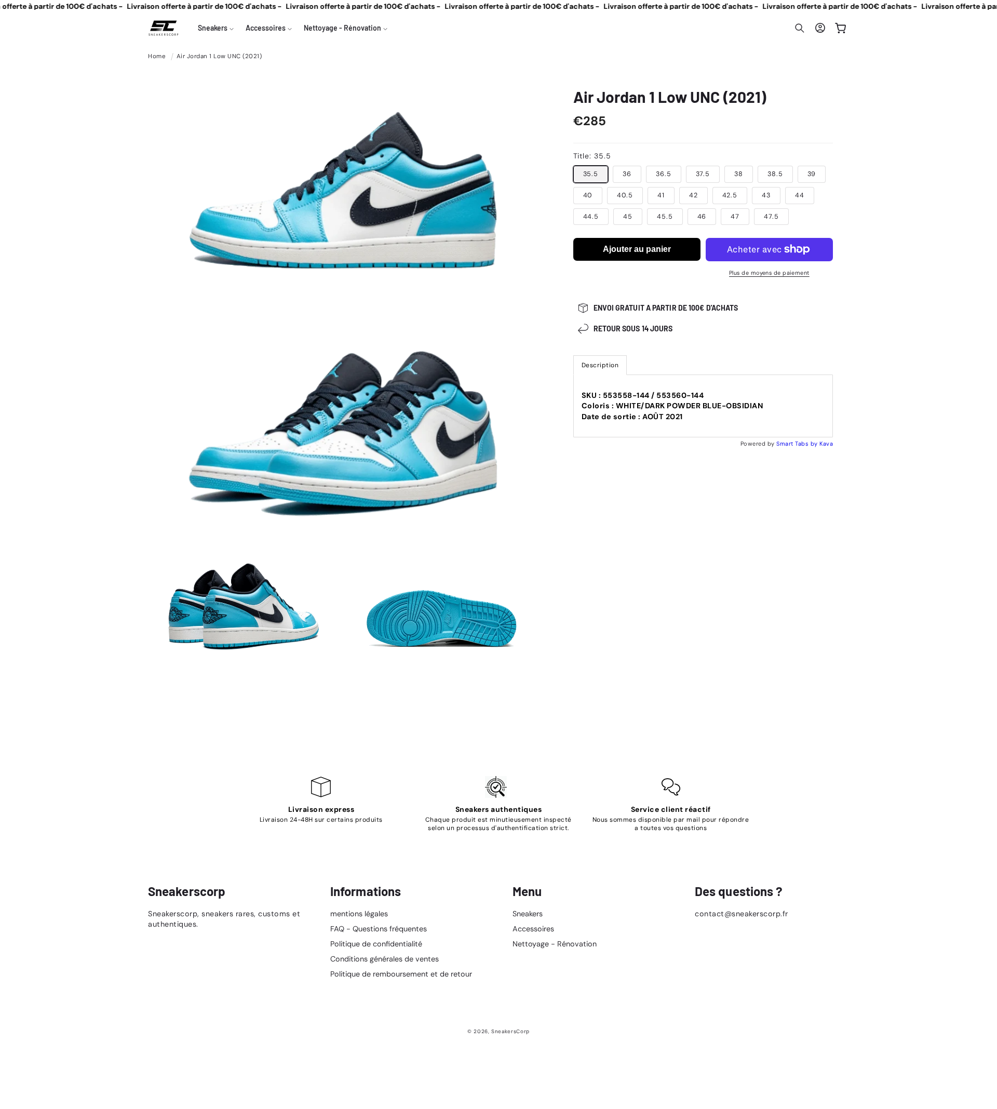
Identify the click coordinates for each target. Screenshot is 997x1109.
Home (157, 56)
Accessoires (533, 928)
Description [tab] (600, 365)
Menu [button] (527, 891)
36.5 (663, 174)
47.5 (771, 216)
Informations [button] (365, 891)
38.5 (775, 174)
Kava (826, 443)
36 (627, 174)
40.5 (625, 195)
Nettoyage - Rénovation (555, 943)
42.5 (730, 195)
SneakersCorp (510, 1031)
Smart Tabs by (797, 443)
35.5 (591, 174)
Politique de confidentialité (376, 943)
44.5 (591, 216)
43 (766, 195)
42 (693, 195)
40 (588, 195)
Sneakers (528, 913)
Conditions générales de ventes (384, 959)
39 (811, 174)
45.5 (665, 216)
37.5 (703, 174)
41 (661, 195)
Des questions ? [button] (739, 891)
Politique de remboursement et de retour (401, 974)
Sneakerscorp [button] (186, 891)
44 (799, 195)
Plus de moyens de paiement (769, 272)
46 (702, 216)
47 (735, 216)
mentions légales (359, 913)
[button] (216, 28)
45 (627, 216)
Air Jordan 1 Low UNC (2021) (219, 56)
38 (738, 174)
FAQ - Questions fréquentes (378, 928)
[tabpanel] (703, 406)
